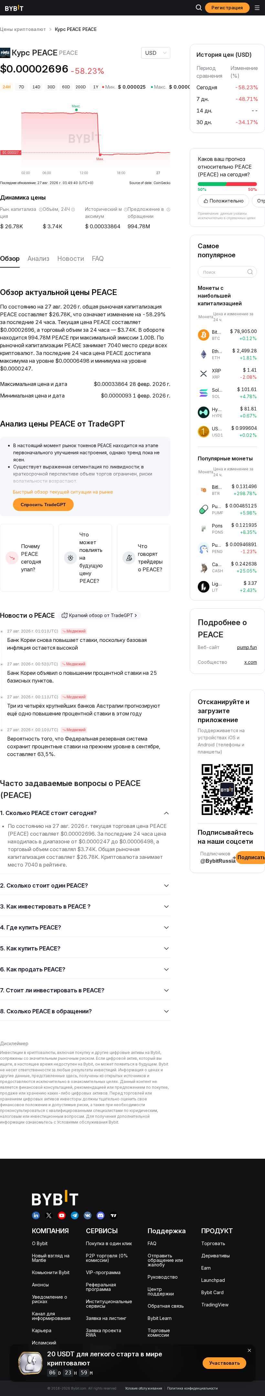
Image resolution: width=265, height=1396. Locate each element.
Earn (206, 1268)
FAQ (98, 258)
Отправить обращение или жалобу (165, 1260)
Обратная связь (166, 1306)
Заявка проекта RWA (103, 1333)
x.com (250, 662)
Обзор (10, 258)
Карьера (41, 1330)
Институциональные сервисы (109, 1304)
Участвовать (224, 1363)
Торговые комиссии (159, 1333)
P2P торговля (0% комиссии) (107, 1258)
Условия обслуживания (143, 1388)
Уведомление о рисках (49, 1299)
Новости (70, 258)
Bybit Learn (160, 1318)
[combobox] (225, 272)
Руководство (163, 1277)
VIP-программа (103, 1272)
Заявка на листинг (106, 1318)
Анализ (38, 258)
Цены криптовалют (23, 29)
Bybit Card (212, 1292)
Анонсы (40, 1284)
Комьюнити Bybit (50, 1272)
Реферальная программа (101, 1287)
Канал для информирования (51, 1316)
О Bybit (40, 1243)
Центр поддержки (161, 1291)
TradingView (214, 1304)
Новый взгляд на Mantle (50, 1258)
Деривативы (215, 1255)
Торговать (213, 1243)
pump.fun (247, 647)
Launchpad (213, 1280)
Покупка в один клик (109, 1243)
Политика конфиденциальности (192, 1388)
